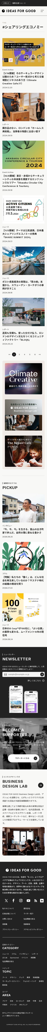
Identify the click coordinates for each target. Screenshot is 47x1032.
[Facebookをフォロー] (13, 900)
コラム (14, 954)
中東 (34, 1001)
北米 (40, 1001)
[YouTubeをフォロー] (28, 900)
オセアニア (23, 1005)
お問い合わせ (7, 919)
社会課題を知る (29, 919)
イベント (24, 958)
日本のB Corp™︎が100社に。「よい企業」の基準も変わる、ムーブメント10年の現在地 (23, 632)
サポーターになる (22, 758)
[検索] (42, 11)
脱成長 (4, 985)
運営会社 (27, 908)
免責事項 (27, 924)
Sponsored (14, 958)
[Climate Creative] (23, 394)
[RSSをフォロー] (35, 900)
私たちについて (8, 908)
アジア (4, 1001)
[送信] (42, 674)
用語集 (4, 924)
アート (4, 977)
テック (21, 977)
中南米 (4, 1005)
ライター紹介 (28, 914)
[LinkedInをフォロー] (42, 900)
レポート (35, 954)
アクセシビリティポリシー (33, 929)
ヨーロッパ (20, 1001)
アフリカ (13, 1005)
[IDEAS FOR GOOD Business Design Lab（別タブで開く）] (23, 430)
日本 (11, 1001)
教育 (28, 977)
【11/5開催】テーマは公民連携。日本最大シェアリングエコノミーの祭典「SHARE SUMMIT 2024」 (23, 234)
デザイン (13, 977)
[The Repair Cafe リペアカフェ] (23, 466)
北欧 (28, 1001)
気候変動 (36, 977)
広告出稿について (9, 914)
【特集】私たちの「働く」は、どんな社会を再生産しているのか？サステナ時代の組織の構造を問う (23, 580)
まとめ (4, 958)
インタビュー (24, 954)
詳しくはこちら (34, 681)
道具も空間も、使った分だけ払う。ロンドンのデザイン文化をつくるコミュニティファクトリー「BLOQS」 (23, 336)
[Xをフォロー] (6, 901)
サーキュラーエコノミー (11, 981)
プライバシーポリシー (10, 929)
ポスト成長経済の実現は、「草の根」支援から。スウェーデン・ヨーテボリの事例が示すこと (23, 285)
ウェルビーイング (29, 981)
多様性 (41, 981)
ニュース (5, 954)
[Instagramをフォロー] (21, 900)
